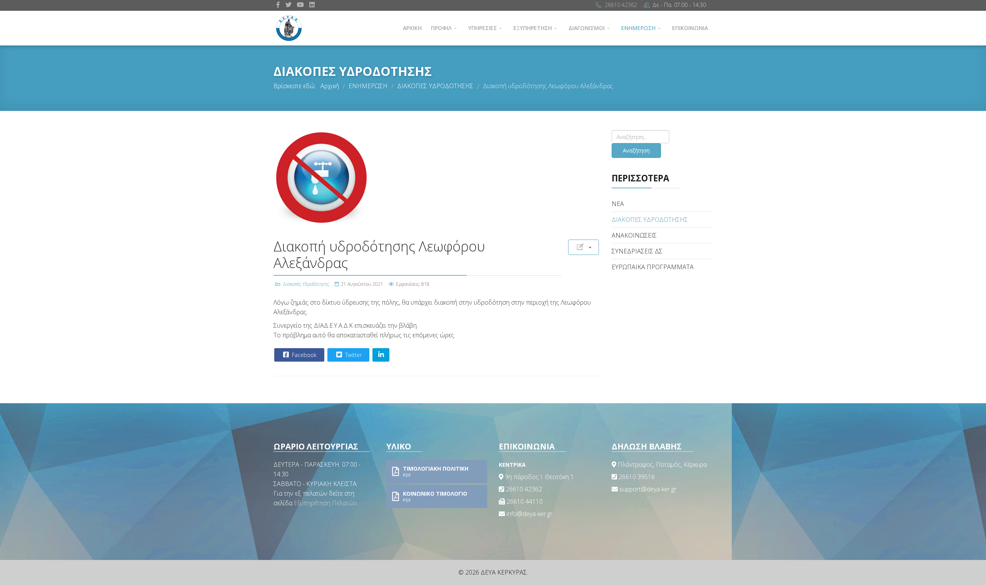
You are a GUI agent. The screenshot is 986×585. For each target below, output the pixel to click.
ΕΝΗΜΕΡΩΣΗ (638, 28)
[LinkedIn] (312, 4)
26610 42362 (621, 4)
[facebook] (278, 4)
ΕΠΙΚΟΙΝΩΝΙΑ (690, 28)
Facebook (303, 355)
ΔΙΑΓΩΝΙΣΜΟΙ (586, 28)
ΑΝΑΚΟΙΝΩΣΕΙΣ (634, 235)
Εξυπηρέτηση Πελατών (325, 503)
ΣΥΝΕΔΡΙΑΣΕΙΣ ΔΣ (637, 251)
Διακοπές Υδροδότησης (306, 284)
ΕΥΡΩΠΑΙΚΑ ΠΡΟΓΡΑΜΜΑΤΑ (653, 267)
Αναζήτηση (636, 150)
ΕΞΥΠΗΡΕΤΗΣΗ (532, 28)
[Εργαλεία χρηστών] (583, 247)
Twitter (353, 355)
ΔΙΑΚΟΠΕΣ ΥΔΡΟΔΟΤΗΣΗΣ (650, 219)
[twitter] (288, 4)
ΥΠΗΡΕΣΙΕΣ (482, 28)
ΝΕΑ (618, 203)
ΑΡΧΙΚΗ (412, 28)
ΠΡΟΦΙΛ (441, 28)
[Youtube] (300, 4)
